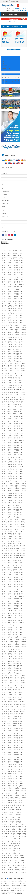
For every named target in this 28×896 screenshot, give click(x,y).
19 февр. (23, 327)
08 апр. (20, 306)
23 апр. (4, 301)
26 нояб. (4, 365)
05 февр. (10, 334)
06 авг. (4, 257)
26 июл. (15, 260)
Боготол (4, 185)
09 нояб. (10, 372)
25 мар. (10, 313)
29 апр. (15, 298)
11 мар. (21, 319)
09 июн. (10, 281)
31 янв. (17, 336)
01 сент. (10, 401)
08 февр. (17, 332)
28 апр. (20, 298)
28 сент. (16, 389)
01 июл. (21, 271)
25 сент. (10, 391)
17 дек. (20, 355)
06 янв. (20, 346)
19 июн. (21, 276)
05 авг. (9, 257)
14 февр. (4, 331)
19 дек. (9, 355)
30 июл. (15, 258)
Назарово (4, 173)
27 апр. (4, 300)
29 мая (4, 286)
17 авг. (9, 252)
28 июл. (4, 260)
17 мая (4, 291)
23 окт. (15, 379)
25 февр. (10, 325)
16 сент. (16, 394)
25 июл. (21, 260)
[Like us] (3, 235)
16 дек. (4, 356)
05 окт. (20, 385)
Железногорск (5, 200)
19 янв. (15, 341)
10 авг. (4, 255)
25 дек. (20, 351)
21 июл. (21, 262)
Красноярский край (7, 167)
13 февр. (10, 331)
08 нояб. (17, 372)
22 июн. (4, 276)
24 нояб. (17, 365)
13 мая (4, 293)
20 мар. (15, 315)
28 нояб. (17, 363)
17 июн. (10, 277)
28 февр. (15, 324)
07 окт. (10, 385)
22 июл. (15, 262)
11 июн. (21, 279)
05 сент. (10, 399)
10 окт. (15, 384)
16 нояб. (17, 368)
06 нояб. (4, 373)
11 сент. (22, 396)
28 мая (9, 286)
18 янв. (20, 341)
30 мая (21, 284)
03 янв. (15, 348)
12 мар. (15, 319)
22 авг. (4, 250)
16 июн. (15, 277)
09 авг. (9, 255)
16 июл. (4, 265)
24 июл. (4, 262)
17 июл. (21, 264)
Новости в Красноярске (11, 14)
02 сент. (4, 401)
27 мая (15, 286)
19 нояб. (23, 366)
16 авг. (15, 252)
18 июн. (4, 277)
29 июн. (10, 272)
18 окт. (20, 380)
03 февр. (23, 334)
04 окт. (4, 387)
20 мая (9, 289)
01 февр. (10, 336)
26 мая (20, 286)
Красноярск (5, 1)
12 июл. (4, 267)
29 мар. (10, 312)
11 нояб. (23, 370)
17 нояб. (10, 368)
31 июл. (9, 258)
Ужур (3, 170)
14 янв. (20, 343)
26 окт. (20, 377)
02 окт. (15, 387)
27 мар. (21, 312)
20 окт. (10, 380)
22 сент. (4, 392)
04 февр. (17, 334)
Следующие (10, 49)
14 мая (20, 291)
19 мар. (21, 315)
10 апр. (10, 306)
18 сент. (4, 394)
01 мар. (10, 324)
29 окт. (4, 377)
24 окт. (10, 379)
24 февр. (17, 325)
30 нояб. (4, 363)
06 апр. (10, 308)
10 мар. (4, 320)
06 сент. (4, 399)
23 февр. (23, 325)
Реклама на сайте (14, 1)
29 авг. (4, 403)
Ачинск (3, 206)
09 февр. (10, 332)
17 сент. (10, 394)
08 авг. (15, 255)
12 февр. (17, 331)
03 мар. (21, 322)
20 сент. (16, 392)
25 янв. (4, 339)
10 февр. (4, 332)
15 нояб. (23, 368)
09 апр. (15, 306)
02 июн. (4, 284)
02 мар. (4, 324)
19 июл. (10, 264)
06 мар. (4, 322)
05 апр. (15, 308)
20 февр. (17, 327)
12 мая (9, 293)
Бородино (4, 225)
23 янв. (15, 339)
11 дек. (9, 358)
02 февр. (4, 336)
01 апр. (15, 310)
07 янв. (15, 346)
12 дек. (4, 358)
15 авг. (20, 252)
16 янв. (10, 343)
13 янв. (4, 344)
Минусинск (4, 194)
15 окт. (15, 382)
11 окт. (10, 384)
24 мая (9, 288)
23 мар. (21, 313)
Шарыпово (4, 228)
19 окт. (15, 380)
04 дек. (4, 361)
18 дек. (15, 355)
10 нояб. (4, 372)
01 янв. (4, 349)
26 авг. (20, 403)
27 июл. (10, 260)
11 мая (15, 293)
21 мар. (10, 315)
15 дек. (9, 356)
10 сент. (4, 397)
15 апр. (4, 305)
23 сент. (22, 391)
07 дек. (9, 360)
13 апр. (15, 305)
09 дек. (20, 358)
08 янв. (10, 346)
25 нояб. (10, 365)
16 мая (9, 291)
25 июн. (10, 274)
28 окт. (10, 377)
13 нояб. (10, 370)
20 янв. (10, 341)
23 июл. (10, 262)
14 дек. (15, 356)
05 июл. (21, 269)
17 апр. (15, 303)
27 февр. (22, 324)
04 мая (9, 296)
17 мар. (10, 317)
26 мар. (4, 313)
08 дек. (4, 360)
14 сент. (4, 396)
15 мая (15, 291)
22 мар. (4, 315)
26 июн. (4, 274)
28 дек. (4, 351)
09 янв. (4, 346)
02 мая (20, 296)
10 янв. (20, 344)
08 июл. (4, 269)
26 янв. (20, 337)
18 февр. (4, 329)
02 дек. (15, 361)
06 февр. (4, 334)
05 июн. (10, 282)
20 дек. (4, 355)
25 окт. (4, 379)
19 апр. (4, 303)
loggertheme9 (18, 893)
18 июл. (15, 264)
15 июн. (21, 277)
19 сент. (22, 392)
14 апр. (10, 305)
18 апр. (10, 303)
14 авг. (4, 253)
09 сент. (10, 397)
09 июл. (21, 267)
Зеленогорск (5, 179)
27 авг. (15, 403)
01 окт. (20, 387)
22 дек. (15, 353)
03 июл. (10, 271)
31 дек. (10, 349)
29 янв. (4, 337)
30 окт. (22, 375)
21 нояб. (10, 366)
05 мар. (10, 322)
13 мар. (10, 319)
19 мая (15, 289)
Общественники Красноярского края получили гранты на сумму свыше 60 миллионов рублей (20, 41)
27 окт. (15, 377)
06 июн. (4, 282)
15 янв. (15, 343)
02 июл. (15, 271)
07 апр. (4, 308)
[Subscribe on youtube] (12, 235)
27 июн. (21, 272)
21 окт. (4, 380)
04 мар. (15, 322)
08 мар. (15, 320)
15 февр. (23, 329)
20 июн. (15, 276)
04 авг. (9, 413)
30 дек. (15, 349)
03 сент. (22, 399)
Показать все (21, 28)
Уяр (3, 210)
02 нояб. (4, 375)
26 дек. (15, 351)
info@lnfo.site (22, 10)
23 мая (15, 288)
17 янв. (4, 343)
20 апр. (20, 301)
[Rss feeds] (15, 235)
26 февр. (4, 325)
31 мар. (20, 310)
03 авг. (15, 257)
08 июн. (15, 281)
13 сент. (10, 396)
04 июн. (15, 282)
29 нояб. (10, 363)
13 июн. (10, 279)
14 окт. (20, 538)
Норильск (4, 213)
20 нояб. (17, 366)
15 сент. (22, 394)
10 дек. (15, 358)
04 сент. (16, 399)
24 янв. (10, 339)
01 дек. (20, 361)
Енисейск (4, 222)
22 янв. (20, 339)
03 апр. (4, 310)
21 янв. (4, 341)
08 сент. (16, 397)
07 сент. (22, 397)
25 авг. (4, 404)
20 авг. (15, 250)
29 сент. (10, 389)
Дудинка (4, 182)
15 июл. (10, 265)
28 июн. (15, 272)
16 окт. (10, 382)
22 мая (20, 288)
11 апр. (4, 306)
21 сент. (10, 392)
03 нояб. (23, 373)
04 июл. (4, 271)
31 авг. (16, 401)
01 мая (4, 298)
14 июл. (15, 265)
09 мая (4, 295)
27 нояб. (23, 363)
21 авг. (9, 250)
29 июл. (21, 258)
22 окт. (20, 379)
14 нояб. (4, 370)
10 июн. (4, 281)
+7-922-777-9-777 (20, 8)
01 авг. (4, 258)
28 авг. (9, 403)
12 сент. (16, 396)
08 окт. (4, 385)
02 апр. (10, 310)
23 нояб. (23, 365)
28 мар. (15, 312)
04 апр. (20, 308)
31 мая (15, 284)
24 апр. (20, 300)
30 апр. (10, 298)
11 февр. (23, 331)
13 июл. (21, 265)
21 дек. (20, 353)
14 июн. (4, 279)
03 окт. (10, 387)
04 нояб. (17, 373)
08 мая (9, 295)
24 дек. (4, 353)
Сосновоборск (5, 191)
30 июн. (4, 272)
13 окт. (20, 382)
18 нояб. (4, 368)
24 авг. (9, 404)
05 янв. (4, 348)
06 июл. (15, 269)
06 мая (20, 295)
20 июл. (4, 264)
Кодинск (4, 176)
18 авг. (4, 252)
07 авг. (20, 255)
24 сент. (16, 391)
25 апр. (15, 300)
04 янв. (10, 348)
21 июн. (10, 276)
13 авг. (9, 253)
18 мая (20, 289)
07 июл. (10, 269)
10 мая (20, 293)
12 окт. (4, 384)
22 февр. (4, 327)
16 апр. (20, 303)
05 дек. (20, 360)
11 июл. (10, 267)
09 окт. (20, 384)
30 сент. (4, 389)
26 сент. (4, 391)
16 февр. (17, 329)
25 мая (4, 288)
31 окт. (17, 375)
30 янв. (22, 336)
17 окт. (4, 382)
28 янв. (10, 337)
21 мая (4, 289)
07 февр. (23, 332)
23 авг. (15, 404)
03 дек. (9, 361)
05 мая (4, 296)
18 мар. (4, 317)
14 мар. (4, 319)
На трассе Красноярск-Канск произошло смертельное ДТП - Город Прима (7, 41)
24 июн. (15, 274)
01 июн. (10, 284)
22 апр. (10, 301)
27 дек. (9, 351)
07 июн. (21, 281)
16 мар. (15, 317)
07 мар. (21, 320)
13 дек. (20, 356)
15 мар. (21, 317)
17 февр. (10, 329)
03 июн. (21, 282)
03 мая (15, 296)
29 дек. (20, 349)
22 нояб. (4, 366)
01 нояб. (10, 375)
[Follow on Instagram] (9, 235)
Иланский (4, 219)
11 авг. (20, 253)
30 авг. (21, 401)
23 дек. (9, 353)
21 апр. (15, 301)
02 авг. (20, 257)
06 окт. (15, 385)
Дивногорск (5, 203)
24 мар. (15, 313)
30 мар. (4, 312)
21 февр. (10, 327)
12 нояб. (17, 370)
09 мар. (10, 320)
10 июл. (15, 267)
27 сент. (22, 389)
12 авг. (15, 253)
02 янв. (20, 348)
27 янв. (15, 337)
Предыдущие (17, 49)
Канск (3, 197)
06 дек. (15, 360)
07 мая (15, 295)
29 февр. (10, 636)
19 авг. (20, 250)
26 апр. (10, 300)
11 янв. (15, 344)
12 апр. (20, 305)
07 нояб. (23, 372)
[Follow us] (6, 235)
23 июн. (21, 274)
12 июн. (15, 279)
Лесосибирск (5, 216)
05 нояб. (10, 373)
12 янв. (10, 344)
